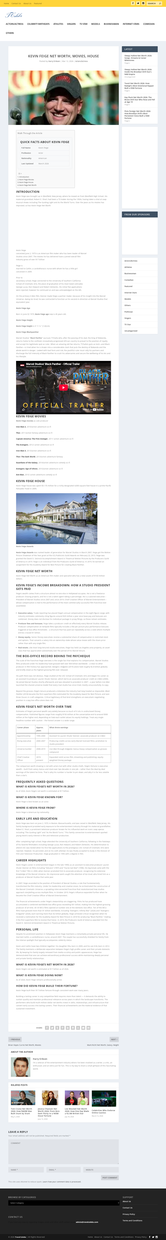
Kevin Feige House (26, 182)
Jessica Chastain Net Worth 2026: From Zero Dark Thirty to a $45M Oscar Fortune (49, 1112)
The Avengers (22, 444)
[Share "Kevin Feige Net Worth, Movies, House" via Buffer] (72, 1027)
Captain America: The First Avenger (32, 439)
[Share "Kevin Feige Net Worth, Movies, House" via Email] (83, 1027)
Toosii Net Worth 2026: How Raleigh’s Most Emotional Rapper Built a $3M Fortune (139, 85)
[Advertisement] (63, 228)
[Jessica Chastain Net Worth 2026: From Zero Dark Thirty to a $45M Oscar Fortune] (50, 1097)
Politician (129, 312)
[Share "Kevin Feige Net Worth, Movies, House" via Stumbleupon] (78, 1027)
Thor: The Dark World (25, 456)
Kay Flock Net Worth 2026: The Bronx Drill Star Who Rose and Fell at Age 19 (140, 99)
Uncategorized (130, 77)
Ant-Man (20, 474)
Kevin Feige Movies (26, 180)
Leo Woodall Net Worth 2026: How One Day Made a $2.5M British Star (77, 1111)
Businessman (111, 24)
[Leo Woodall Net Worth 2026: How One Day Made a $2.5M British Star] (77, 1097)
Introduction (24, 177)
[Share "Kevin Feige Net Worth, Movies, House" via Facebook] (47, 1027)
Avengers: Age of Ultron (26, 468)
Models (95, 24)
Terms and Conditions (132, 1220)
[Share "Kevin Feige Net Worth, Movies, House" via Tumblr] (57, 1027)
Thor (18, 433)
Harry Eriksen (54, 61)
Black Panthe (36, 338)
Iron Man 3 (21, 450)
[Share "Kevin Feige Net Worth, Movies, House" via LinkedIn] (67, 1027)
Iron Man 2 (21, 427)
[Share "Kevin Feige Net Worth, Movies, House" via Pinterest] (62, 1027)
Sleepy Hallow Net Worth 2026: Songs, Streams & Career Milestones (138, 57)
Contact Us (16, 3)
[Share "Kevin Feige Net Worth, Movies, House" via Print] (88, 1027)
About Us (27, 3)
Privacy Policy (129, 1214)
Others (10, 33)
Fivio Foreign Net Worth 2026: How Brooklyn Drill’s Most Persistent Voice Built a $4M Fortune (138, 114)
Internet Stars (131, 24)
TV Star (83, 24)
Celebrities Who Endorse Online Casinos (103, 1111)
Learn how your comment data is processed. (62, 1181)
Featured (38, 3)
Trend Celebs (20, 1237)
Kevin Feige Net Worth (27, 185)
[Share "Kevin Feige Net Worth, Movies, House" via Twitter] (52, 1027)
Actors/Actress (14, 24)
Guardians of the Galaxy (26, 462)
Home (6, 3)
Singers (71, 24)
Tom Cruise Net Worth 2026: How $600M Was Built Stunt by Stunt (21, 1111)
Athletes (58, 24)
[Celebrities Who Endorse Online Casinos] (104, 1098)
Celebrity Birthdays (38, 24)
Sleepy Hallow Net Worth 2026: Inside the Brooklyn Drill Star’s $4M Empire (138, 71)
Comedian (149, 24)
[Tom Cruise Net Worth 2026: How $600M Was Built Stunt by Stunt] (23, 1097)
